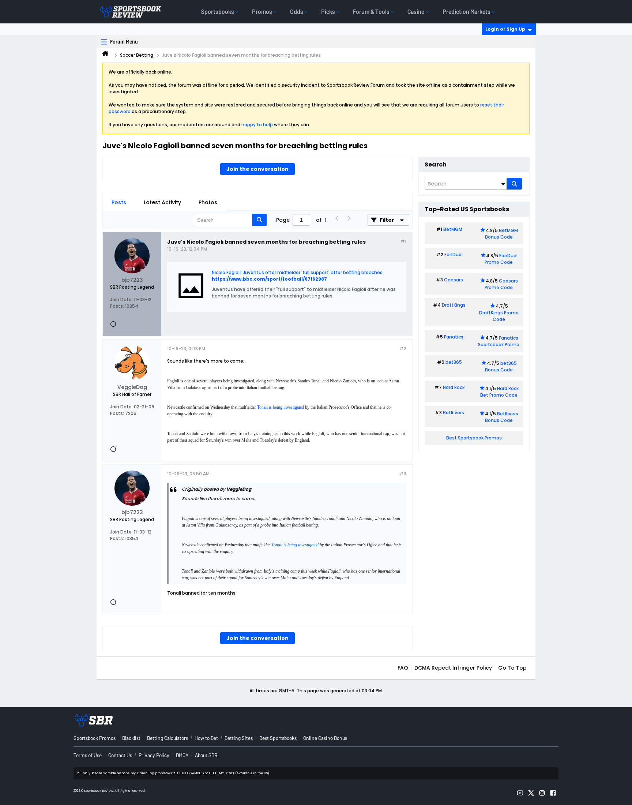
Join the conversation (257, 169)
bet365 (453, 362)
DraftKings (454, 305)
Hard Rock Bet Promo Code (499, 391)
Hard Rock (453, 387)
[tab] (119, 202)
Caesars (453, 280)
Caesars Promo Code (501, 284)
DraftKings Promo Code (499, 316)
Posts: (117, 306)
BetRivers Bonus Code (502, 417)
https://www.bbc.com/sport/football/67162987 (269, 279)
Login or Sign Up (505, 29)
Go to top (512, 667)
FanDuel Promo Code (501, 258)
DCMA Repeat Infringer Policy (453, 667)
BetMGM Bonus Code (501, 233)
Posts (119, 202)
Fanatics (453, 337)
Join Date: (121, 299)
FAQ (403, 667)
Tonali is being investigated (280, 407)
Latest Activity (162, 202)
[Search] (514, 184)
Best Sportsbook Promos (474, 438)
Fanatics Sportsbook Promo (498, 341)
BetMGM (452, 229)
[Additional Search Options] (503, 184)
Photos (208, 202)
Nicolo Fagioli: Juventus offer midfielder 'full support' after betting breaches (297, 272)
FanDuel (453, 254)
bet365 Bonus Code (501, 366)
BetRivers (453, 412)
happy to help (257, 124)
